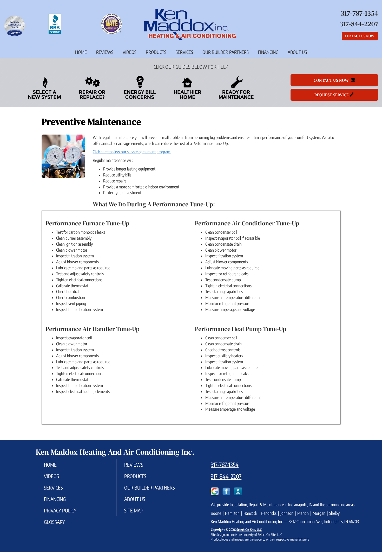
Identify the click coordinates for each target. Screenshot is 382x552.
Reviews (104, 52)
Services (184, 52)
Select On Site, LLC (249, 530)
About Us (297, 52)
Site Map (133, 510)
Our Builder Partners (225, 52)
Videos (129, 52)
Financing (268, 52)
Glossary (54, 522)
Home (81, 52)
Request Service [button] (332, 95)
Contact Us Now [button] (360, 36)
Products (156, 52)
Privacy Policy (60, 510)
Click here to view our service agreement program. (132, 151)
